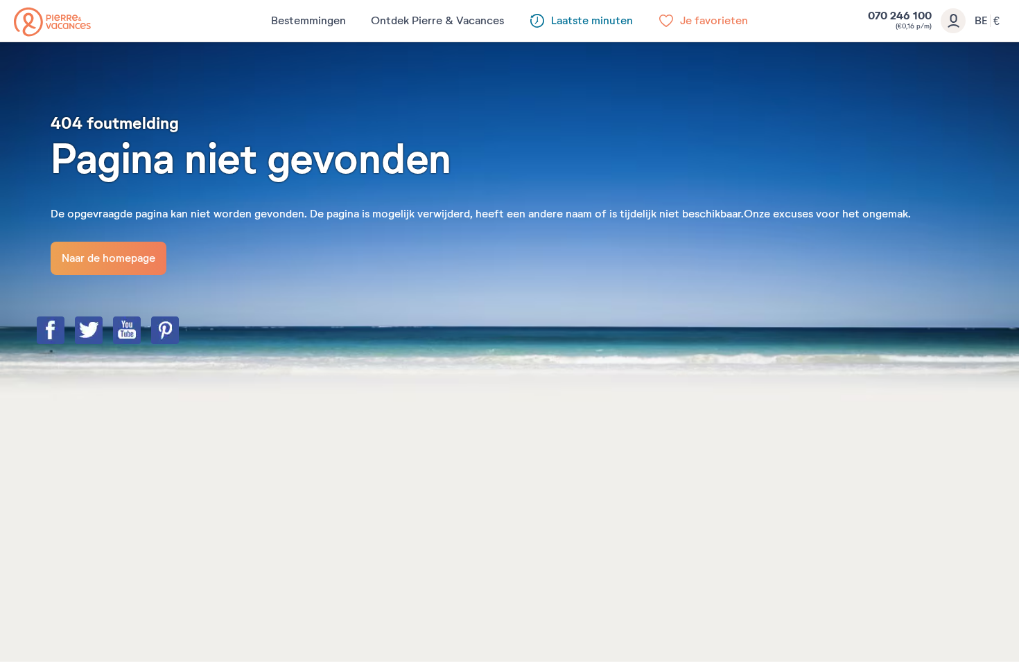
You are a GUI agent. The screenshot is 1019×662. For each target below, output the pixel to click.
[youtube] (141, 331)
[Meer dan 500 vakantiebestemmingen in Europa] (52, 21)
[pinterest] (179, 331)
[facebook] (64, 331)
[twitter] (102, 331)
